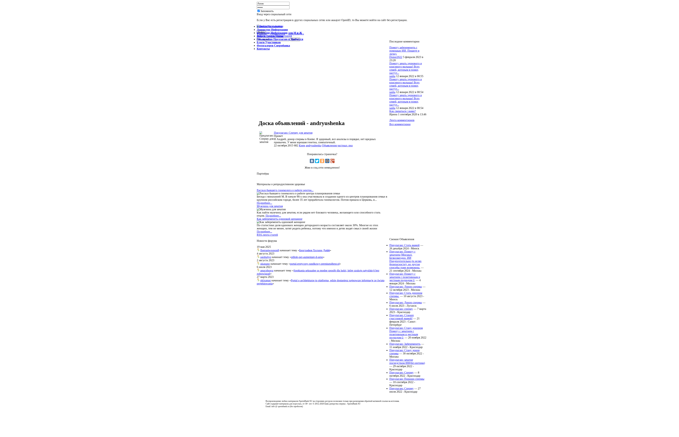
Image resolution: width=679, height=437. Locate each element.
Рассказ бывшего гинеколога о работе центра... (285, 190)
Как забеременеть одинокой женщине (279, 218)
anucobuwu (266, 270)
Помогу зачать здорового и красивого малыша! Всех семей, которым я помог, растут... (405, 68)
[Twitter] (317, 161)
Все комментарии (400, 124)
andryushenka (313, 145)
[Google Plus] (332, 161)
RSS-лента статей (267, 234)
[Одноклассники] (322, 161)
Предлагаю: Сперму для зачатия (293, 132)
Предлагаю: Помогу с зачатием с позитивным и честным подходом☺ (404, 277)
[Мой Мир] (327, 161)
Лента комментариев (401, 120)
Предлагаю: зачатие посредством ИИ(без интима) (407, 361)
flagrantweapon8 (269, 250)
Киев (302, 145)
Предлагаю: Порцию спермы (406, 378)
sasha (392, 76)
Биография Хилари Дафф (314, 250)
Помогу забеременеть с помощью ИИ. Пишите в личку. (404, 50)
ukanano (265, 263)
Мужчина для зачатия (270, 206)
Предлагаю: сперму (401, 308)
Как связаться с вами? (402, 111)
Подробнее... (264, 202)
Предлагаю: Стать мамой (404, 245)
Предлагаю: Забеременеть (404, 343)
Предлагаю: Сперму (401, 372)
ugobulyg (265, 257)
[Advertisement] (377, 12)
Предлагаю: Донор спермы (405, 286)
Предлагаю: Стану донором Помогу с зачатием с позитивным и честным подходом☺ (406, 332)
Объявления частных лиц (337, 145)
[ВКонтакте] (312, 161)
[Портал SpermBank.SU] (294, 14)
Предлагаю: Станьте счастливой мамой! (401, 317)
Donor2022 (395, 57)
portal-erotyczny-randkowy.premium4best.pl (315, 263)
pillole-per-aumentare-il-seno (307, 257)
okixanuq (265, 280)
